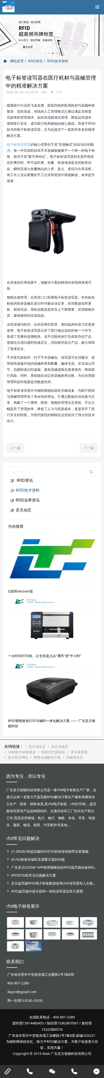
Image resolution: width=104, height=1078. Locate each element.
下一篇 (89, 448)
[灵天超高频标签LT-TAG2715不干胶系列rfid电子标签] (15, 934)
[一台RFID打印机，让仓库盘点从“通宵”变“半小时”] (52, 623)
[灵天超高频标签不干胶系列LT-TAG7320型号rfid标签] (33, 922)
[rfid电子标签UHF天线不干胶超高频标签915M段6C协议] (15, 945)
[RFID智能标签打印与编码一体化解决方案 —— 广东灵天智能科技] (52, 688)
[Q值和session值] (52, 558)
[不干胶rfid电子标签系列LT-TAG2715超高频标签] (70, 934)
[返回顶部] (96, 1071)
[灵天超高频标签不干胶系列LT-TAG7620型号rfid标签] (15, 922)
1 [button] (45, 53)
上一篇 (15, 448)
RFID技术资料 (57, 61)
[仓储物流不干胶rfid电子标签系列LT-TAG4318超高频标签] (52, 934)
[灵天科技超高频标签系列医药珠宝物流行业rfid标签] (52, 922)
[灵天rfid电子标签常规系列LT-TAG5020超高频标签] (88, 922)
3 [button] (52, 53)
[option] (52, 35)
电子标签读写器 (18, 144)
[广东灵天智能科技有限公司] (8, 6)
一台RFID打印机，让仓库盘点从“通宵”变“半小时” (44, 655)
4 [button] (56, 53)
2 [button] (49, 53)
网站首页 (16, 61)
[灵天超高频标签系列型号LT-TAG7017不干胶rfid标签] (88, 934)
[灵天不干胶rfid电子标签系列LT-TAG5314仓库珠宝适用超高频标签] (70, 922)
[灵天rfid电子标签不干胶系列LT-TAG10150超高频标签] (33, 934)
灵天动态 (23, 510)
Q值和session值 (20, 591)
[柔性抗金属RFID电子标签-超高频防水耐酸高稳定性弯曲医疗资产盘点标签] (33, 945)
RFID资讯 (35, 61)
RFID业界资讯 (28, 500)
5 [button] (60, 53)
